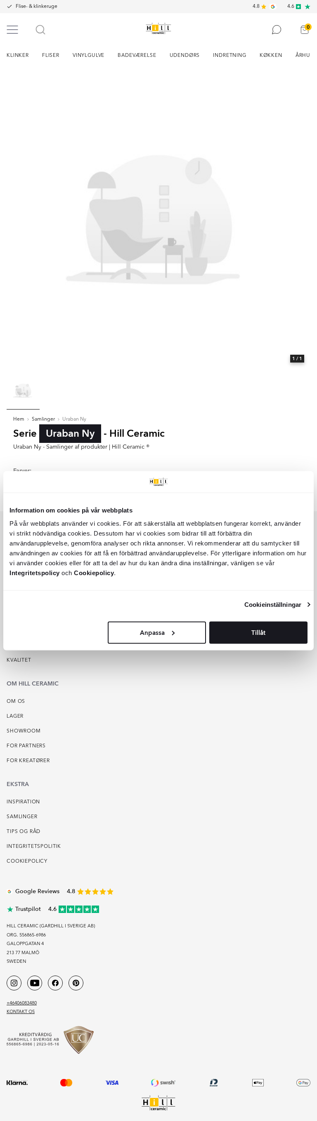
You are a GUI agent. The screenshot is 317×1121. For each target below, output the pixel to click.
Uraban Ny (74, 419)
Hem (18, 419)
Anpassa (152, 632)
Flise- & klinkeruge (36, 6)
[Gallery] (158, 218)
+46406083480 (22, 1003)
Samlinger (43, 419)
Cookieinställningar (272, 604)
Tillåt (258, 632)
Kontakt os (21, 1012)
